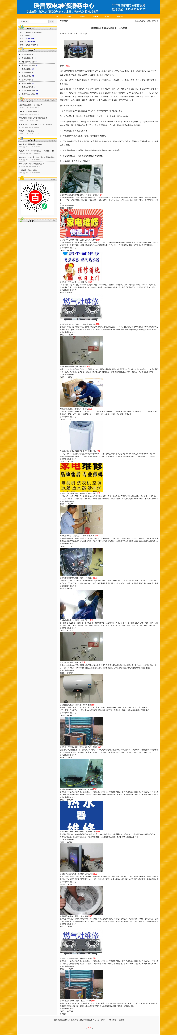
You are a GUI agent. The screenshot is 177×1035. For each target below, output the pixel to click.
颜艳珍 (121, 1020)
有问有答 (107, 16)
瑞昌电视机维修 (27, 80)
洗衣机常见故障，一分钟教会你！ (31, 105)
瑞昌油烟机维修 (27, 87)
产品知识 (94, 16)
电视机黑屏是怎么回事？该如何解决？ (33, 118)
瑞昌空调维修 (27, 83)
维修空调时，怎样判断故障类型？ (31, 164)
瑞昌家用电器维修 (28, 90)
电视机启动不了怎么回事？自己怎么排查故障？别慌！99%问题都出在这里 (37, 124)
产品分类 (82, 16)
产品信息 (69, 16)
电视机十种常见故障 (26, 131)
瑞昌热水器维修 (27, 54)
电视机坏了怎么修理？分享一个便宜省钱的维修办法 (37, 157)
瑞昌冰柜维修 (27, 76)
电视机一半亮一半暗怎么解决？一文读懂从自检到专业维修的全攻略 (37, 151)
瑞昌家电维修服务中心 (68, 205)
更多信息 (63, 1014)
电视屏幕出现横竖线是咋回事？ (30, 144)
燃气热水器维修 (27, 58)
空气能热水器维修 (28, 65)
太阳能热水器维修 (28, 62)
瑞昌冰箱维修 (27, 69)
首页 (56, 16)
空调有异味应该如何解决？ (29, 170)
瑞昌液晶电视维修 (28, 94)
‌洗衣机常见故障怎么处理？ (29, 111)
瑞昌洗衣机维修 (27, 72)
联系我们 (120, 16)
